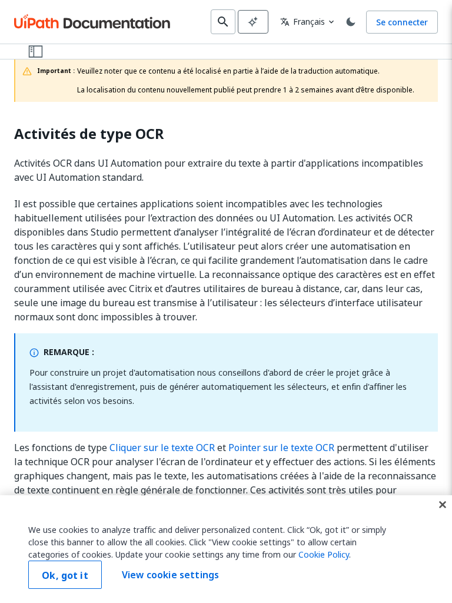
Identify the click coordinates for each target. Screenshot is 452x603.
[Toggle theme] (351, 22)
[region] (226, 549)
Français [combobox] (302, 21)
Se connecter (402, 22)
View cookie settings (170, 575)
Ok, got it (65, 575)
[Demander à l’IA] (253, 22)
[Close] (442, 504)
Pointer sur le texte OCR (281, 447)
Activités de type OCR (89, 134)
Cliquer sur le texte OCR (162, 447)
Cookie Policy (323, 554)
